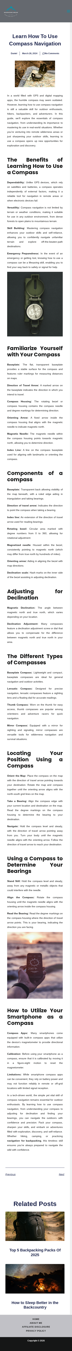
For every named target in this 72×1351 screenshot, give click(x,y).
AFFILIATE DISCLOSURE (36, 1327)
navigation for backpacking (24, 1140)
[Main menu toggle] (68, 11)
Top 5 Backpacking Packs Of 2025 (35, 1252)
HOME (36, 1319)
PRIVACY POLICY (36, 1331)
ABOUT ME (36, 1323)
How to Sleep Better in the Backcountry (35, 1305)
